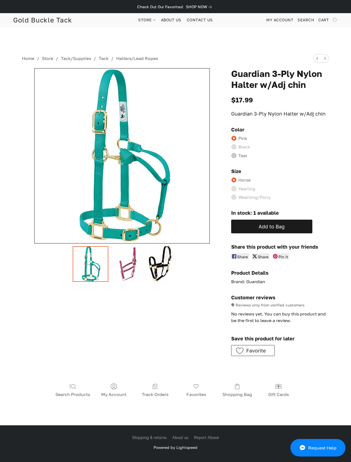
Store (47, 58)
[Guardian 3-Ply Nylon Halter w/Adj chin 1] (128, 264)
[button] (318, 448)
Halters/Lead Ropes (137, 58)
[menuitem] (317, 58)
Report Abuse (206, 437)
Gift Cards (278, 394)
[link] (200, 7)
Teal (242, 155)
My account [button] (279, 20)
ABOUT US (171, 20)
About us (180, 437)
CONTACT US (200, 20)
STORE (145, 20)
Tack (104, 58)
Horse (244, 180)
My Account (113, 394)
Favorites (196, 394)
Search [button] (306, 20)
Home (28, 58)
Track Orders (155, 394)
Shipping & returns (149, 437)
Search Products (72, 394)
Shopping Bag (237, 394)
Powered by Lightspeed (175, 447)
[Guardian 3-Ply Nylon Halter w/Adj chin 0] (90, 264)
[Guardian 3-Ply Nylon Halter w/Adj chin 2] (160, 264)
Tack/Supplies (76, 58)
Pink (242, 138)
